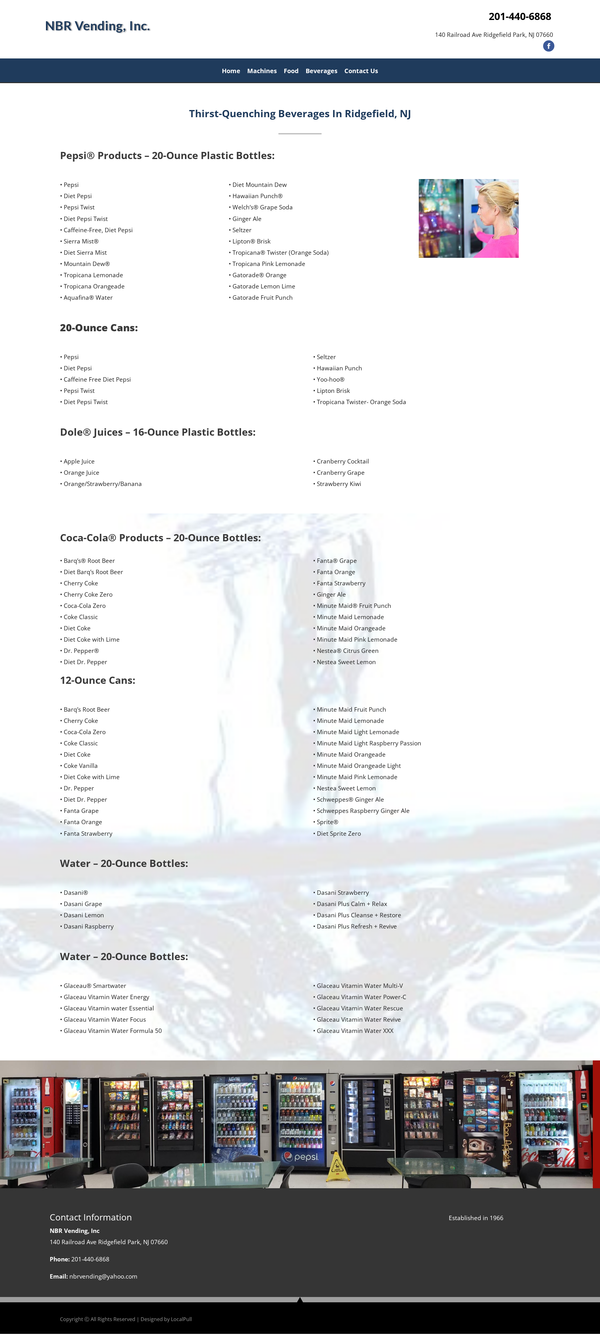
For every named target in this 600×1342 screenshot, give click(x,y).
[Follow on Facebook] (548, 46)
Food (291, 72)
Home (231, 72)
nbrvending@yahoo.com (103, 1276)
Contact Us (361, 72)
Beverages (322, 72)
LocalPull (181, 1319)
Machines (262, 72)
